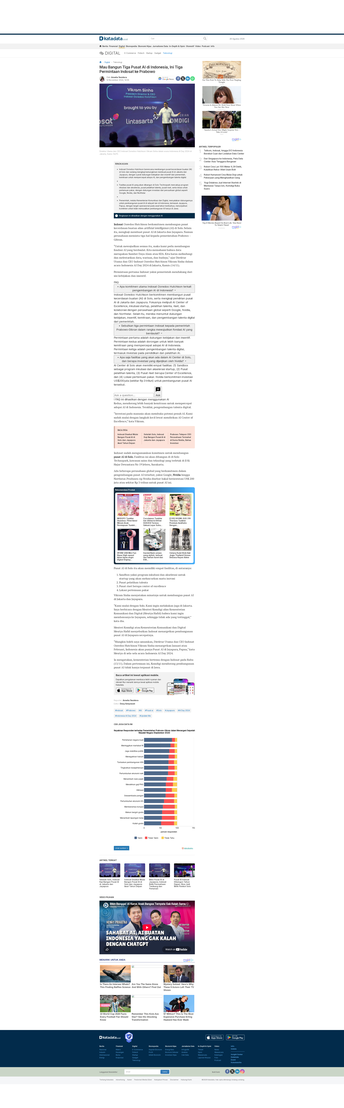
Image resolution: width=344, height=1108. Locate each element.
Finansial (113, 46)
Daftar (165, 1072)
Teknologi (167, 53)
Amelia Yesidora (119, 77)
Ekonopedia (131, 46)
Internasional (104, 1055)
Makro (118, 1050)
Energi (101, 1058)
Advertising (120, 1080)
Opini (200, 1052)
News (216, 1050)
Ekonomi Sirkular (171, 1052)
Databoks (235, 1057)
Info (212, 46)
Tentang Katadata (106, 1080)
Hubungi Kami (186, 1080)
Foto (216, 1058)
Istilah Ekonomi (155, 1055)
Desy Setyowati (127, 704)
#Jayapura (170, 710)
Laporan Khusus (204, 1058)
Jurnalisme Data (160, 46)
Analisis (185, 1052)
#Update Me (145, 716)
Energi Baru (169, 1050)
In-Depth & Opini (177, 46)
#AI (140, 710)
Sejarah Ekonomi (155, 1050)
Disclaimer (174, 1080)
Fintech (141, 53)
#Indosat (119, 710)
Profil (151, 1052)
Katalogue (218, 1055)
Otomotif (190, 46)
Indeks (233, 1049)
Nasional (102, 1050)
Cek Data (185, 1055)
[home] (100, 46)
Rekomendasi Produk (125, 490)
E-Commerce (130, 53)
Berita (105, 46)
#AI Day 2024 (184, 710)
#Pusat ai (149, 710)
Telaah (200, 1050)
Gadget (157, 53)
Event (233, 1060)
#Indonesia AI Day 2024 (125, 716)
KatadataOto (236, 1062)
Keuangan (120, 1052)
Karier (129, 1080)
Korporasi (119, 1058)
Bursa (118, 1055)
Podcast (206, 46)
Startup (149, 53)
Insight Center (237, 1054)
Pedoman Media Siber (143, 1080)
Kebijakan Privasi (161, 1080)
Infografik (185, 1050)
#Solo (159, 710)
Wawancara (202, 1055)
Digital (122, 46)
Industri (102, 1052)
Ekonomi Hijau (144, 46)
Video (198, 46)
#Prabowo (130, 710)
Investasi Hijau (171, 1055)
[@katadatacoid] (242, 1071)
